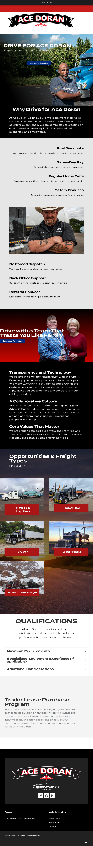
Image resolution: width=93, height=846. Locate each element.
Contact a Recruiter (39, 63)
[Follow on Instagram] (46, 795)
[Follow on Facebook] (40, 795)
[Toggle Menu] (3, 2)
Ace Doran (46, 3)
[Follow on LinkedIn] (52, 795)
